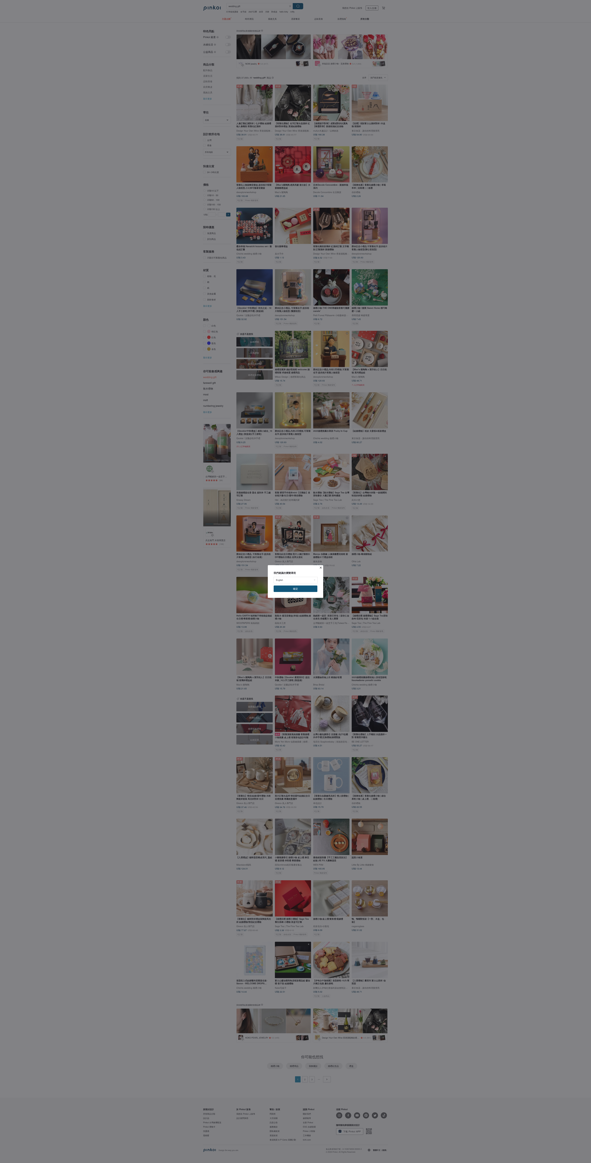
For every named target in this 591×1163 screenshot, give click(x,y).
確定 (295, 588)
